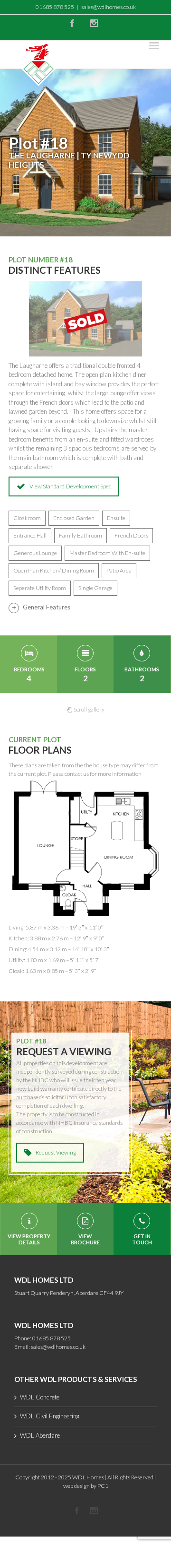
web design (76, 1485)
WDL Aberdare (40, 1435)
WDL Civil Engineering (49, 1416)
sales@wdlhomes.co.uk (108, 6)
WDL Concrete (39, 1397)
